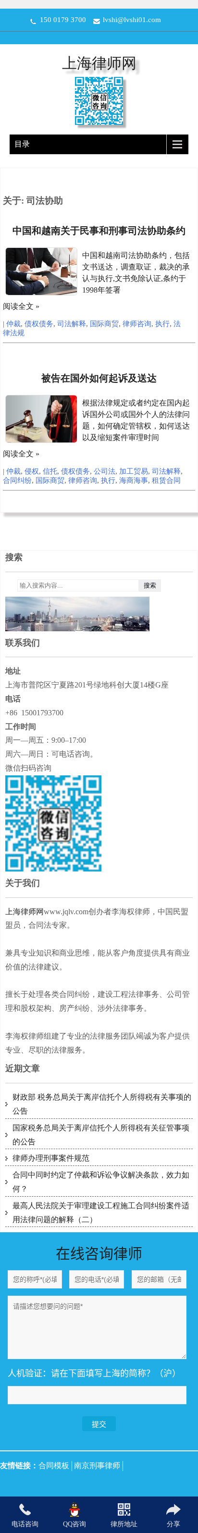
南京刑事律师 (97, 1465)
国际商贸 (104, 324)
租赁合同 (166, 480)
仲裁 (13, 324)
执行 (162, 324)
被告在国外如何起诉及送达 (99, 378)
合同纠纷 (17, 480)
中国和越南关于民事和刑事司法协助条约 (99, 230)
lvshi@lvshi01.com (132, 20)
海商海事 (133, 480)
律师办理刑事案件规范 (50, 1158)
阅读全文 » (21, 306)
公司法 (104, 471)
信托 (50, 471)
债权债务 (39, 324)
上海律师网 (99, 63)
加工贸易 (133, 471)
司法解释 (71, 324)
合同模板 (53, 1465)
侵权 (32, 471)
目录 (22, 144)
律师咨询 (137, 324)
